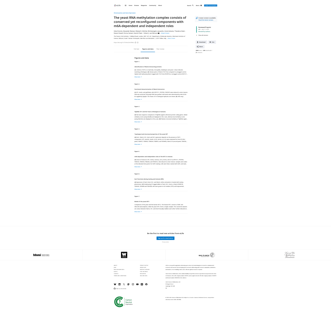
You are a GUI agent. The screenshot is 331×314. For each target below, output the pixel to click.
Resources (143, 273)
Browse (136, 5)
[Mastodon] (128, 285)
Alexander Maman (129, 31)
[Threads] (142, 285)
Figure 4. (137, 129)
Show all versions (203, 35)
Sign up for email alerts (165, 238)
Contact (116, 273)
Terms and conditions (120, 275)
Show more (137, 77)
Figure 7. (137, 196)
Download (202, 42)
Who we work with (119, 269)
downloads (207, 50)
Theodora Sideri (179, 31)
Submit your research (210, 5)
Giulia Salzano (169, 31)
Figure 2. (137, 84)
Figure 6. (137, 174)
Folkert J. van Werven (152, 33)
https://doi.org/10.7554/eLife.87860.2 (124, 42)
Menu (124, 5)
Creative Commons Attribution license (198, 297)
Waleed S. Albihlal (141, 31)
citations (199, 52)
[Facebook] (146, 285)
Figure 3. (137, 106)
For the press (144, 271)
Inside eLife (143, 267)
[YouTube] (137, 285)
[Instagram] (133, 285)
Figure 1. (137, 61)
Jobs (115, 267)
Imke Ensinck (118, 31)
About (160, 5)
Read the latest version (206, 20)
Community (152, 5)
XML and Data (143, 275)
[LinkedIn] (119, 285)
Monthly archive (145, 269)
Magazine (144, 5)
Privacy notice (165, 242)
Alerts (197, 5)
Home (130, 5)
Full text (136, 49)
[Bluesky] (115, 285)
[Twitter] (124, 285)
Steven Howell (118, 33)
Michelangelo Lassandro (156, 31)
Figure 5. (137, 151)
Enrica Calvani (128, 33)
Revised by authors (204, 31)
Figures (144, 49)
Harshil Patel (138, 33)
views (199, 50)
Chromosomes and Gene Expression (125, 13)
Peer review (160, 49)
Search (189, 5)
